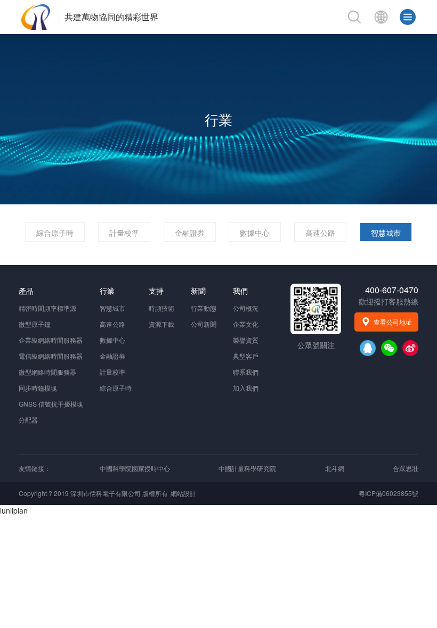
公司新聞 (203, 323)
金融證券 (190, 232)
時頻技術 (161, 307)
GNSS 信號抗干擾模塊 (51, 403)
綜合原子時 (55, 232)
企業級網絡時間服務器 (51, 339)
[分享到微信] (389, 348)
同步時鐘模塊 (38, 387)
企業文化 (245, 323)
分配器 (28, 419)
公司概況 (245, 307)
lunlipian (14, 510)
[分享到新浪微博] (410, 348)
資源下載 (161, 323)
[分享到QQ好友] (368, 348)
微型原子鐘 (35, 323)
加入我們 (245, 387)
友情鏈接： (35, 468)
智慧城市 (386, 232)
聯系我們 (245, 371)
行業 (218, 119)
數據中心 (255, 232)
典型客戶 (245, 355)
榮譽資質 (245, 339)
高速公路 (320, 232)
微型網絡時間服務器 (47, 371)
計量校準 (124, 232)
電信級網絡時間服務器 (51, 355)
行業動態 (203, 307)
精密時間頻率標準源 (47, 307)
